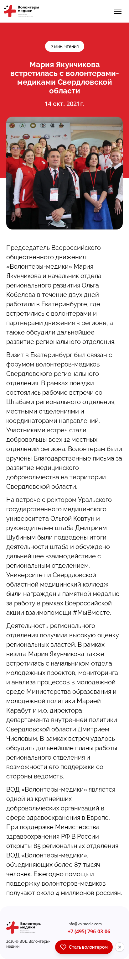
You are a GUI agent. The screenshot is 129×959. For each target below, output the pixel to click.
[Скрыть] (119, 947)
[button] (117, 11)
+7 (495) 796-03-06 (89, 931)
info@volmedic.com (85, 923)
